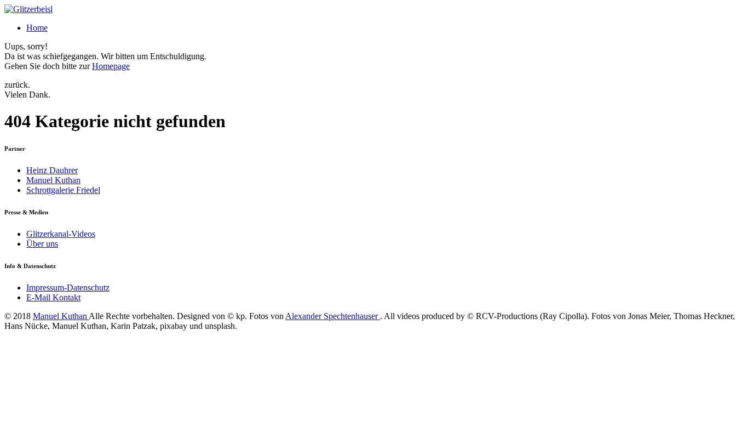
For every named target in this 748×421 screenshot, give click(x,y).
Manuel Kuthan (53, 180)
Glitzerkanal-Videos (60, 233)
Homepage (111, 66)
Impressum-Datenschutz (68, 287)
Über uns (42, 243)
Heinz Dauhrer (52, 170)
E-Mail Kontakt (53, 297)
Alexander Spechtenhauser (332, 316)
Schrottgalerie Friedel (63, 190)
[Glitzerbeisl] (28, 9)
